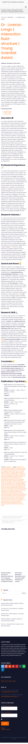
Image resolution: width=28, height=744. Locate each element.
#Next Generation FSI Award (11, 492)
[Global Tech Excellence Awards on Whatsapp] (23, 666)
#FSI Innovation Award (18, 482)
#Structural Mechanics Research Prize (12, 497)
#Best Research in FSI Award (8, 472)
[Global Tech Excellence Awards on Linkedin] (2, 670)
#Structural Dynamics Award (12, 497)
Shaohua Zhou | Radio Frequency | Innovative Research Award (12, 614)
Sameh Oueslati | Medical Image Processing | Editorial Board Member (12, 604)
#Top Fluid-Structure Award (13, 499)
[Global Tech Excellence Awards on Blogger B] (9, 666)
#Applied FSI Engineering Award (17, 468)
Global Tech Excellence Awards (13, 2)
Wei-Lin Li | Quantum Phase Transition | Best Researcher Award (12, 625)
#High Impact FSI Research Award (13, 485)
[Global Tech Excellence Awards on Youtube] (13, 666)
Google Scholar (7, 111)
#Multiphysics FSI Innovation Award (9, 491)
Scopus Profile (7, 112)
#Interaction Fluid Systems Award (9, 488)
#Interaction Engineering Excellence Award (15, 487)
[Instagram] (16, 666)
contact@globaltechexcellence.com (9, 692)
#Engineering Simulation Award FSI (16, 476)
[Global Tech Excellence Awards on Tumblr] (20, 666)
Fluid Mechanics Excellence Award (12, 504)
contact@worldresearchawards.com (10, 696)
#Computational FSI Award (11, 475)
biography (8, 467)
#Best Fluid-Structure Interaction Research (11, 469)
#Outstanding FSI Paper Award (12, 494)
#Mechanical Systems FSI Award (17, 490)
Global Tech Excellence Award (8, 681)
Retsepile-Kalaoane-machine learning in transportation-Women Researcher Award (7, 579)
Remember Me (6, 719)
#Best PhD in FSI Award (18, 471)
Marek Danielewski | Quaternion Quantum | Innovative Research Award (12, 619)
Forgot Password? (5, 729)
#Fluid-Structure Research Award (13, 480)
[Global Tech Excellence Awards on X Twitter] (2, 666)
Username (6, 705)
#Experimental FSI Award (7, 478)
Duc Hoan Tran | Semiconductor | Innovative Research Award (12, 609)
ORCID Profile (7, 114)
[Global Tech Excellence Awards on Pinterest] (6, 666)
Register (3, 728)
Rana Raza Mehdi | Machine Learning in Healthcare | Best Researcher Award (12, 517)
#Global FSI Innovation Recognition (13, 484)
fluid (3, 77)
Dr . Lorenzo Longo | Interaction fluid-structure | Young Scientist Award (11, 41)
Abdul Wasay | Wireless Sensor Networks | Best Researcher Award (12, 521)
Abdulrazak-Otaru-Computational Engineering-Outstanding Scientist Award (20, 577)
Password (6, 712)
